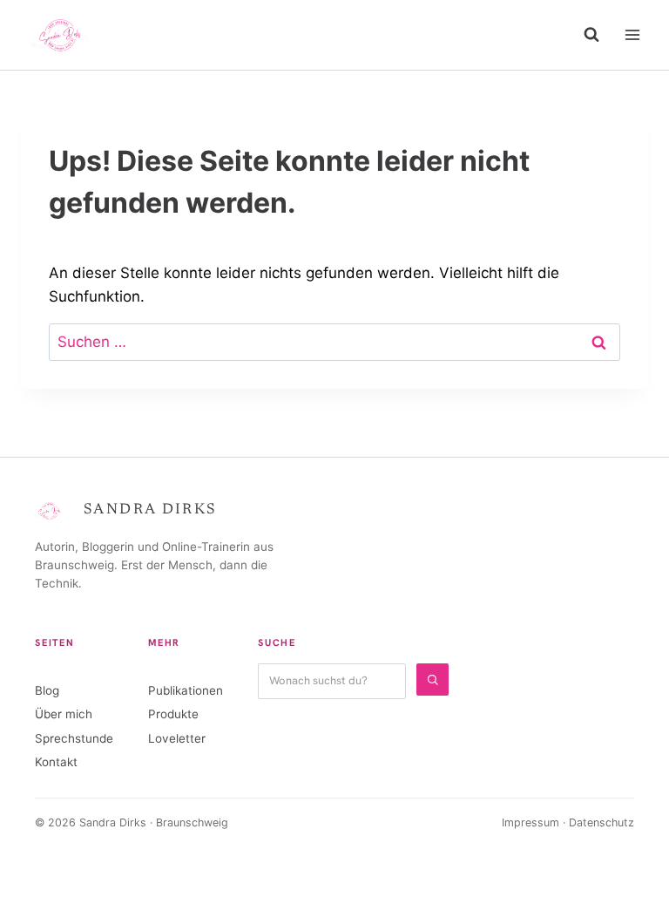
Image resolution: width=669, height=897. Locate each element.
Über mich (63, 714)
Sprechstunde (74, 738)
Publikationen (185, 690)
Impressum (530, 822)
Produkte (173, 714)
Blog (47, 690)
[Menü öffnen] (632, 34)
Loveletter (177, 738)
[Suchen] (432, 679)
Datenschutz (601, 822)
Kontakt (56, 762)
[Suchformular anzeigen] (591, 35)
